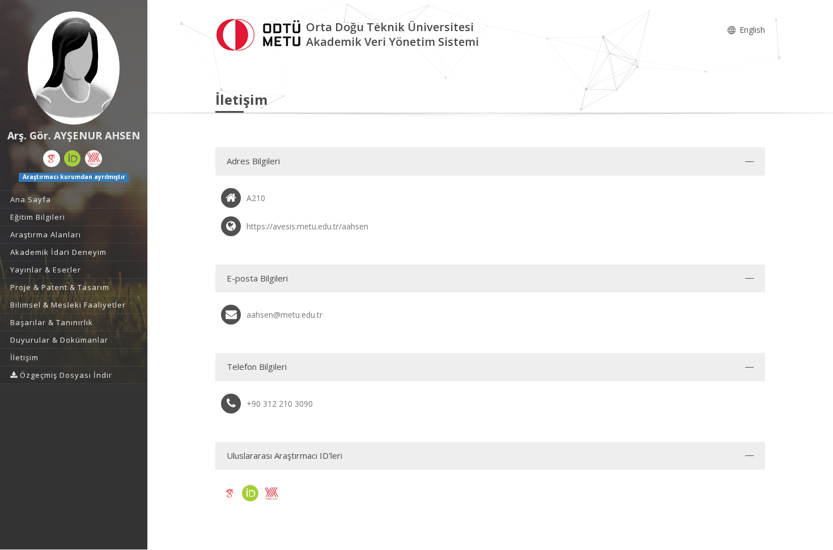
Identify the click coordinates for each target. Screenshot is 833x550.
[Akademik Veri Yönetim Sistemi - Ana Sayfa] (260, 33)
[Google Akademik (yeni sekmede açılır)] (51, 158)
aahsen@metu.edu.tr (284, 314)
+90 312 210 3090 (279, 403)
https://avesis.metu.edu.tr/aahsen (307, 226)
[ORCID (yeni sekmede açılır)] (72, 158)
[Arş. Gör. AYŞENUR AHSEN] (73, 68)
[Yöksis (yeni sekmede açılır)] (93, 158)
